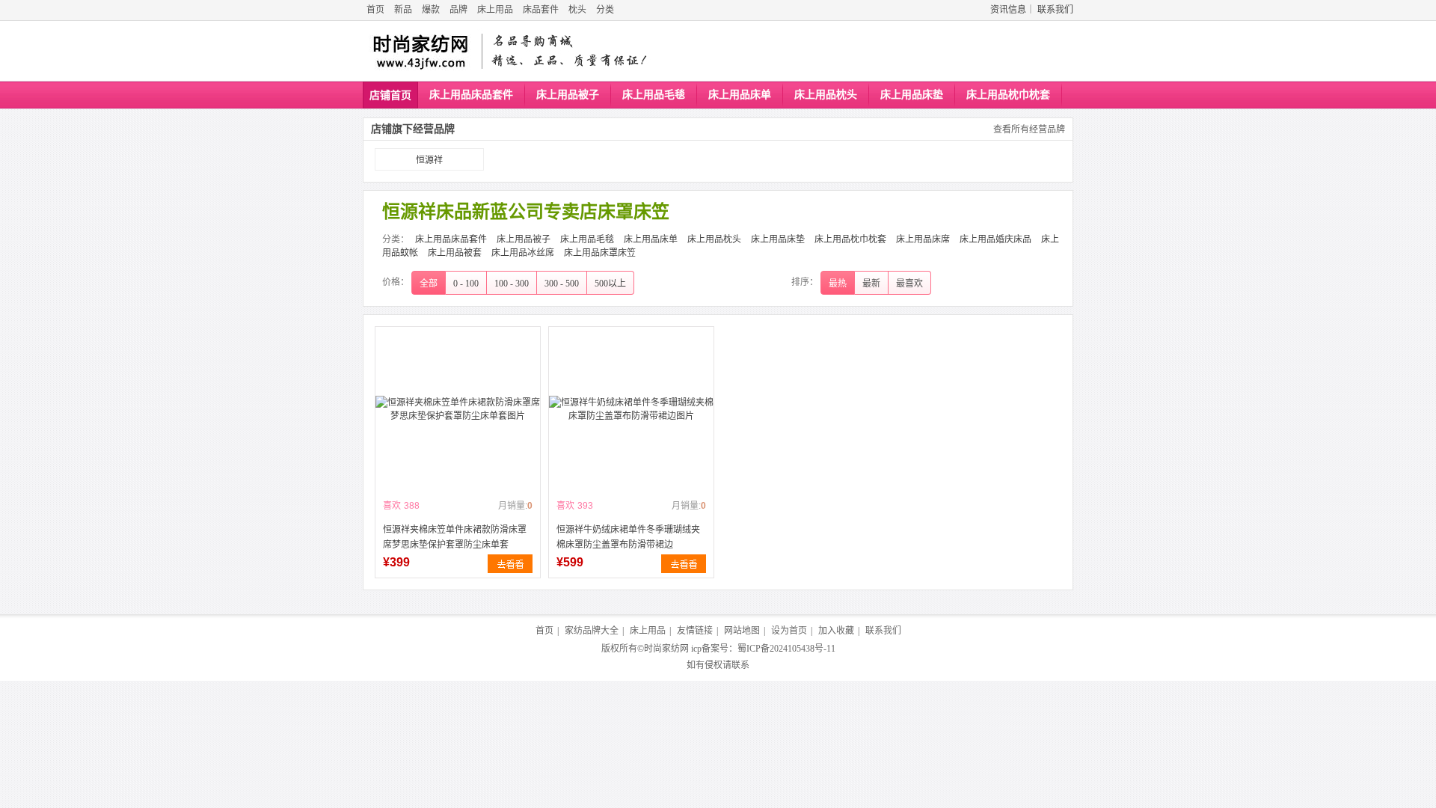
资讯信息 (1008, 9)
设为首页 (789, 630)
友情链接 (695, 630)
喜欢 (392, 506)
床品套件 (541, 9)
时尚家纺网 (666, 648)
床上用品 (495, 9)
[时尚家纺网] (420, 50)
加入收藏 (836, 630)
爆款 (431, 9)
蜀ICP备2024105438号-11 (786, 648)
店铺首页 (390, 95)
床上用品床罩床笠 (600, 253)
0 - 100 (466, 283)
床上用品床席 (923, 239)
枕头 (577, 9)
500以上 (610, 283)
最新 (871, 283)
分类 (605, 9)
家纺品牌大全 (592, 630)
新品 (403, 9)
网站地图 (742, 630)
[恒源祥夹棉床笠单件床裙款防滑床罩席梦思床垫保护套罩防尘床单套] (457, 409)
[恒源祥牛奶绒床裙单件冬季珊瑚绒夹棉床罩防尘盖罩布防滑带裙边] (631, 409)
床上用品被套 (455, 253)
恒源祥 (429, 160)
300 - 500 (561, 283)
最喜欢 (909, 283)
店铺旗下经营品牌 (413, 129)
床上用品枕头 (825, 94)
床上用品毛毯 (653, 94)
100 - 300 (511, 283)
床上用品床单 (739, 94)
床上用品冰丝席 (522, 253)
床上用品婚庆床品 (995, 239)
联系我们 (1055, 9)
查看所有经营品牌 (1029, 129)
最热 (838, 283)
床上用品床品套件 (471, 94)
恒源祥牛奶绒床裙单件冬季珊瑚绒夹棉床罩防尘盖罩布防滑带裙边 (628, 537)
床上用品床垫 (911, 94)
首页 (375, 9)
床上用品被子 (567, 94)
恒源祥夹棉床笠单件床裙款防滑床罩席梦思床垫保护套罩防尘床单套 (455, 537)
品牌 (458, 9)
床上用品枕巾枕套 (1008, 94)
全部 (429, 283)
